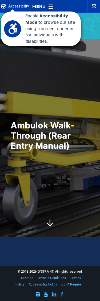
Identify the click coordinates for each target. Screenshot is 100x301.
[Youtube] (46, 295)
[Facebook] (62, 295)
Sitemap (27, 278)
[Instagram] (38, 295)
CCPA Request (72, 284)
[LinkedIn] (54, 295)
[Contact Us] (93, 6)
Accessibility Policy (43, 284)
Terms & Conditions (51, 278)
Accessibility (18, 6)
